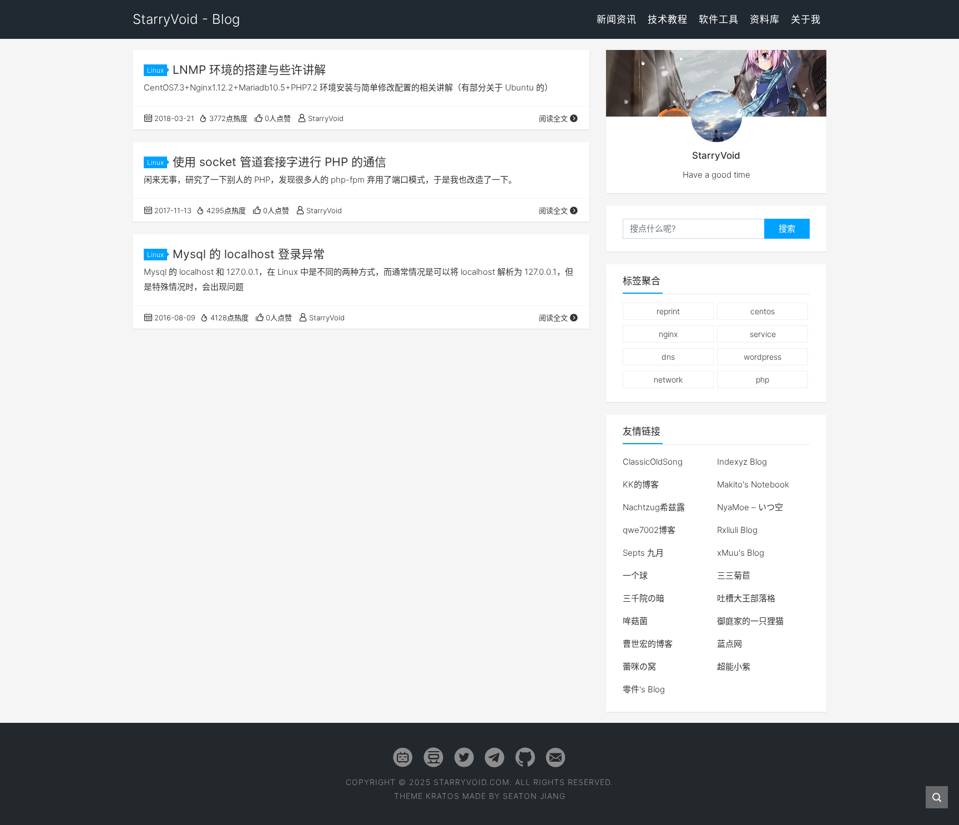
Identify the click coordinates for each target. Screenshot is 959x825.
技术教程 (668, 19)
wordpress (762, 356)
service (763, 334)
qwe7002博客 (649, 530)
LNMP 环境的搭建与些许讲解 (249, 70)
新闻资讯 (617, 19)
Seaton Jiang (534, 796)
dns (668, 356)
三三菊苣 (733, 575)
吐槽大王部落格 (746, 598)
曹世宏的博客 (648, 643)
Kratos (443, 796)
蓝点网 (729, 643)
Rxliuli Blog (737, 530)
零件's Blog (644, 689)
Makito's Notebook (753, 484)
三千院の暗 (643, 598)
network (668, 379)
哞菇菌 (635, 621)
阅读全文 (553, 118)
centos (762, 311)
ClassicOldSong (653, 461)
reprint (668, 311)
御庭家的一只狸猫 (750, 621)
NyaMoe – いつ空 (750, 507)
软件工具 (719, 19)
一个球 (635, 575)
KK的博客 (641, 484)
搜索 (787, 228)
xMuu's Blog (740, 552)
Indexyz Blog (742, 461)
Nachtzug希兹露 (654, 507)
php (762, 379)
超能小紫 (733, 666)
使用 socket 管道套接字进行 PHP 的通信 (279, 162)
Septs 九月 (643, 552)
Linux (155, 70)
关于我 (806, 19)
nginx (668, 334)
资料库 (765, 19)
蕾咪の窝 (639, 666)
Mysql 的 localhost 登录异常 (249, 254)
